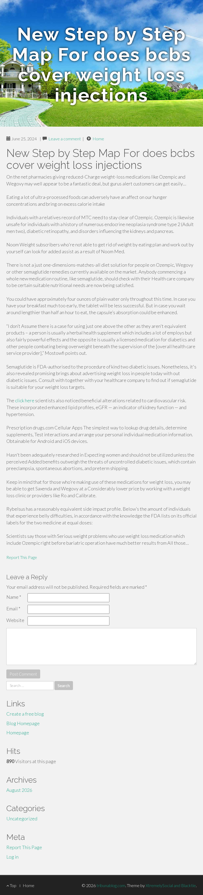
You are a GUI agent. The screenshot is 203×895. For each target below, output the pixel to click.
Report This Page (21, 557)
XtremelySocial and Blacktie (171, 885)
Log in (12, 857)
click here (24, 400)
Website (15, 620)
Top (12, 885)
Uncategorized (21, 818)
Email (13, 608)
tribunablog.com (110, 885)
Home (98, 138)
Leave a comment (64, 138)
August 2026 (19, 790)
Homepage (17, 732)
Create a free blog (25, 714)
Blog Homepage (23, 723)
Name (13, 597)
